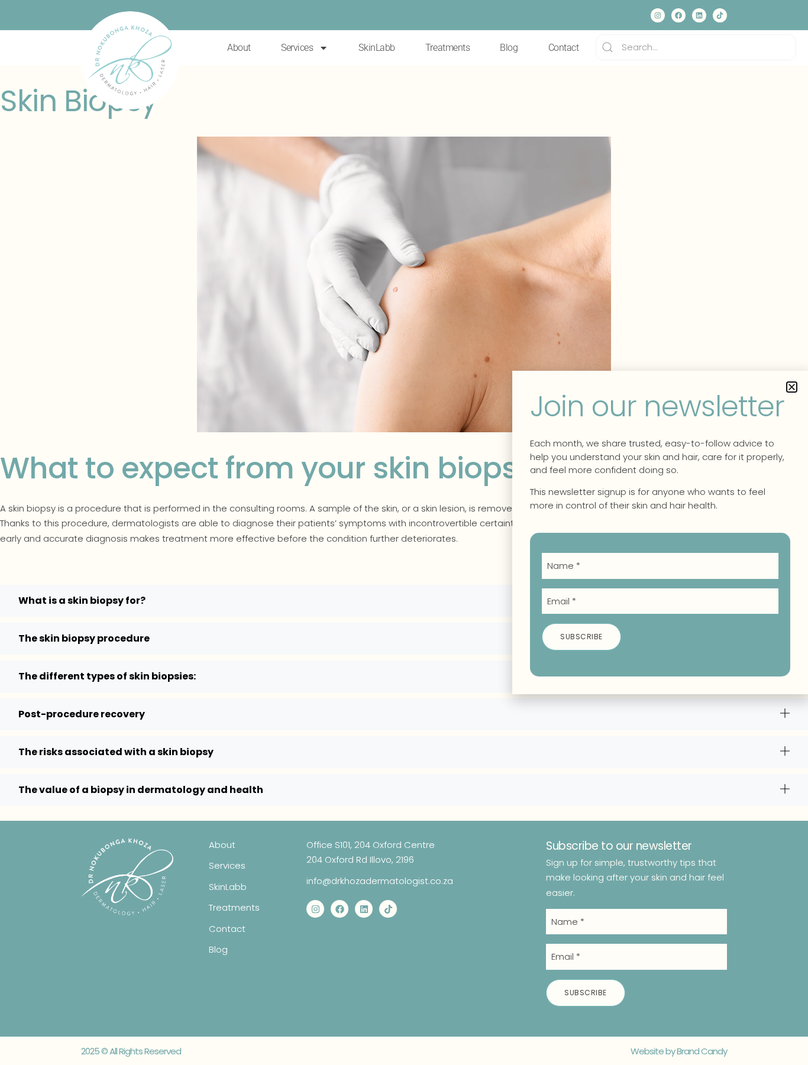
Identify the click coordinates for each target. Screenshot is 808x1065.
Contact (563, 47)
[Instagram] (658, 15)
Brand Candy (702, 1051)
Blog (509, 47)
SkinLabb (376, 47)
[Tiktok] (720, 15)
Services (297, 47)
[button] (791, 387)
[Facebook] (678, 15)
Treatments (447, 47)
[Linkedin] (699, 15)
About (239, 47)
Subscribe (585, 993)
